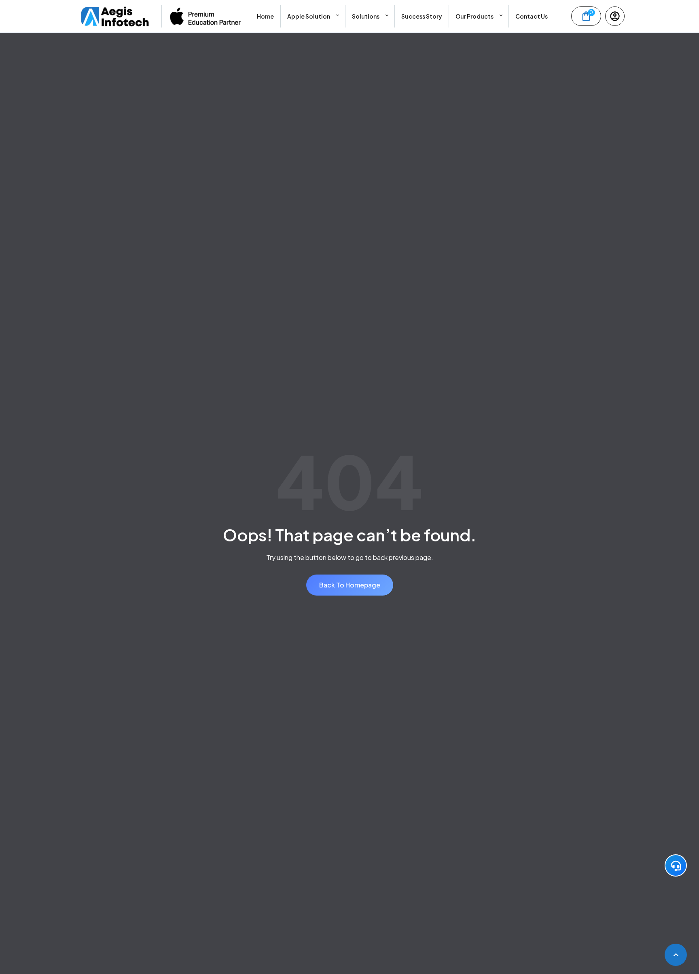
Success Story (421, 16)
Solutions (365, 16)
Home (265, 16)
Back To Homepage (349, 585)
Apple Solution (308, 16)
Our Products (474, 16)
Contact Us (531, 16)
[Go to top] (676, 955)
